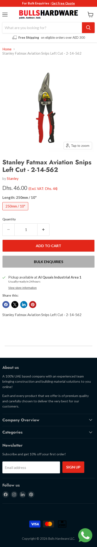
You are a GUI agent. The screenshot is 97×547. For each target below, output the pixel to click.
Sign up (73, 467)
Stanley (13, 178)
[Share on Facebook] (5, 304)
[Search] (88, 27)
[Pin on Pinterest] (32, 304)
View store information (22, 288)
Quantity (9, 219)
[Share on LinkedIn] (23, 304)
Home (7, 49)
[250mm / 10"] (15, 211)
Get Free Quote (63, 3)
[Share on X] (14, 304)
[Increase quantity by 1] (43, 229)
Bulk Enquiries (48, 261)
